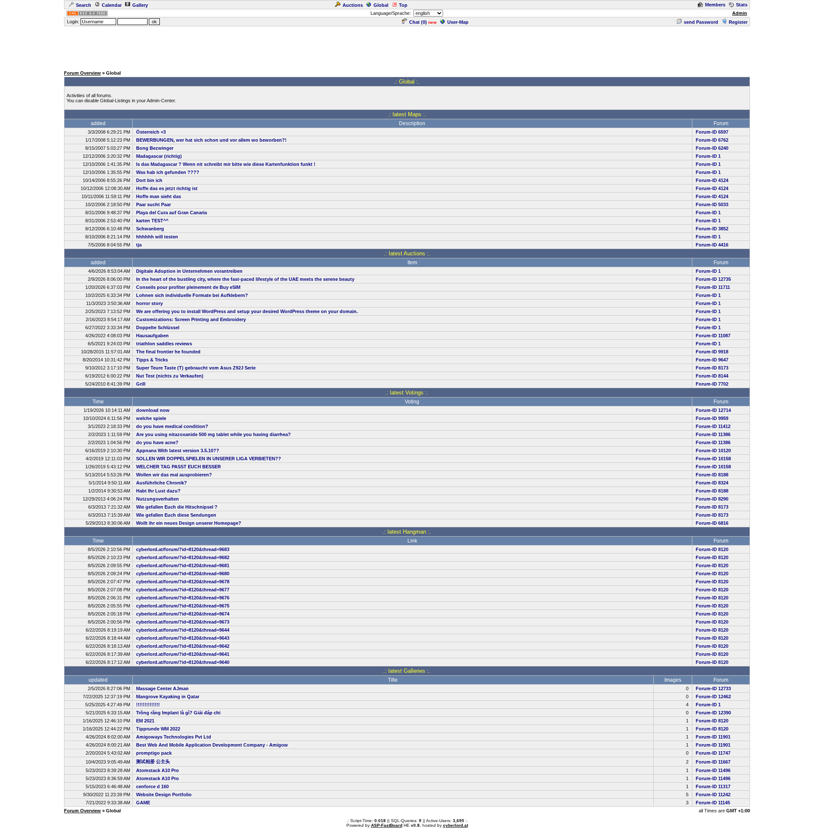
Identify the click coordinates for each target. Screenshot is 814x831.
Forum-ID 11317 (713, 786)
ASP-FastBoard (386, 825)
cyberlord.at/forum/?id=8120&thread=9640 (182, 662)
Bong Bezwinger (154, 148)
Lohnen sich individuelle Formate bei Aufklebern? (192, 295)
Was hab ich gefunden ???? (167, 172)
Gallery (140, 5)
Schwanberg (150, 228)
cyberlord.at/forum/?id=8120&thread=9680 (182, 573)
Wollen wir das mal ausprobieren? (174, 474)
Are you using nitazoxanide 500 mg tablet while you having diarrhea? (213, 434)
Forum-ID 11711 (713, 287)
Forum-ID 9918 (712, 351)
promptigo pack (154, 752)
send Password (701, 22)
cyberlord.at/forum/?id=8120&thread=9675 (182, 605)
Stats (741, 4)
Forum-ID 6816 (712, 523)
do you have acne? (157, 442)
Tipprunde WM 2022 (158, 728)
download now (153, 410)
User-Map (457, 22)
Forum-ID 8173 (712, 367)
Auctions (353, 5)
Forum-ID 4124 (712, 180)
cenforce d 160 (152, 786)
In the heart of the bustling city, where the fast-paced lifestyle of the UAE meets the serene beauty (245, 279)
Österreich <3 (151, 131)
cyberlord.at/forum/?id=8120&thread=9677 (182, 589)
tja (139, 244)
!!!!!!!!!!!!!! (148, 704)
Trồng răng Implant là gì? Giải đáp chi (178, 712)
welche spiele (151, 418)
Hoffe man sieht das (158, 196)
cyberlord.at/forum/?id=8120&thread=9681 (182, 565)
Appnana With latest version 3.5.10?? (177, 450)
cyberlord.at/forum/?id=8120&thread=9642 (182, 646)
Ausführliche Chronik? (161, 482)
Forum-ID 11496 (713, 770)
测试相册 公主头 (153, 761)
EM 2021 (145, 720)
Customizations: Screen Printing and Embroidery (191, 319)
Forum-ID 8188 (712, 474)
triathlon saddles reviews (164, 343)
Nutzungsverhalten (157, 498)
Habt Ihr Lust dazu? (158, 490)
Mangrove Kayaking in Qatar (167, 696)
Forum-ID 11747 (713, 752)
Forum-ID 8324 (712, 482)
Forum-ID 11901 (713, 736)
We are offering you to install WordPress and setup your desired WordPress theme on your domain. (247, 311)
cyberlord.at (455, 825)
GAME (143, 802)
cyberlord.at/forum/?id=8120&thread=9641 (182, 654)
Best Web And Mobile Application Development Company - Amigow (212, 744)
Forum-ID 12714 (713, 410)
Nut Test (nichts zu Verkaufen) (170, 375)
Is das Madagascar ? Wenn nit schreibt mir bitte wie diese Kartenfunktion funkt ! (225, 164)
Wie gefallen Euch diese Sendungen (176, 515)
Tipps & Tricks (152, 359)
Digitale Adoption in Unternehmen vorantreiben (189, 271)
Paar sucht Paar (153, 204)
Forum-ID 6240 (712, 148)
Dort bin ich (149, 180)
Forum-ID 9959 (712, 418)
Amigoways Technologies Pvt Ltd (173, 736)
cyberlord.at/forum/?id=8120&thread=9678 (182, 581)
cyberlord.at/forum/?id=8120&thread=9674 (182, 613)
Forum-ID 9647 (712, 359)
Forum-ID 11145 (713, 802)
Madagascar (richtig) (159, 156)
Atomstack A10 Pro (157, 770)
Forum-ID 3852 (712, 228)
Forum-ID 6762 (712, 140)
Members (715, 4)
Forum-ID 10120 (713, 450)
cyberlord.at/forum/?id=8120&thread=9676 (182, 597)
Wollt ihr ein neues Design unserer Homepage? (188, 523)
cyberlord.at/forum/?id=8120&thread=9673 (182, 621)
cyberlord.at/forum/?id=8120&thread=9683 (182, 549)
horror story (149, 303)
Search (83, 5)
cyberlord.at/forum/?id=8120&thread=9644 (182, 629)
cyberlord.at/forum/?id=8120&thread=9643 (182, 638)
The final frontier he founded (168, 351)
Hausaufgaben (152, 335)
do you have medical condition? (172, 426)
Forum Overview (82, 73)
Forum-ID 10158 (713, 458)
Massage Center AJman (162, 688)
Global (381, 5)
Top (403, 5)
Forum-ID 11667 (713, 761)
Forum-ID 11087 (713, 335)
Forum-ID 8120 (712, 549)
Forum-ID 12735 (713, 279)
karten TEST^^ (152, 220)
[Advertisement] (407, 46)
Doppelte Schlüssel (157, 327)
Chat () (418, 22)
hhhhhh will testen (157, 236)
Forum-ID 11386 (713, 434)
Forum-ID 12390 (713, 712)
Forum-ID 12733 (713, 688)
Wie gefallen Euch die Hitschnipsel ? (176, 506)
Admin (739, 13)
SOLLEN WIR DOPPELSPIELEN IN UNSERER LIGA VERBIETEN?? (208, 458)
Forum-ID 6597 (712, 131)
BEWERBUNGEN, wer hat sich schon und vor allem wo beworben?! (211, 140)
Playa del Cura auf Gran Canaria (171, 212)
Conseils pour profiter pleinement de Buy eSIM (188, 287)
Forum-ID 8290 (712, 498)
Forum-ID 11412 (713, 426)
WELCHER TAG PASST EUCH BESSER (178, 466)
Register (738, 22)
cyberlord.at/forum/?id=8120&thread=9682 (182, 557)
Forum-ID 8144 (712, 375)
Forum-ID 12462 (713, 696)
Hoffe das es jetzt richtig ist (167, 188)
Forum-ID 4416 (712, 244)
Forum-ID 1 (708, 156)
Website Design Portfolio (164, 794)
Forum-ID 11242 (713, 794)
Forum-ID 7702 (712, 383)
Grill (140, 383)
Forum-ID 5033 (712, 204)
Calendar (112, 5)
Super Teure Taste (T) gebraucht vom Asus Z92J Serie (196, 367)
